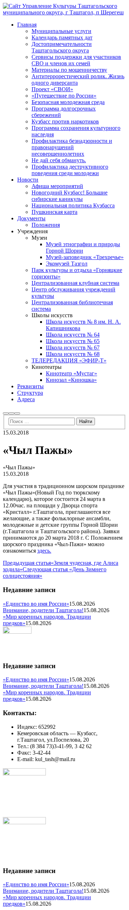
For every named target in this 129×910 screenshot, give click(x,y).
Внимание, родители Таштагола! (43, 610)
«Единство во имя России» (36, 604)
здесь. (44, 551)
